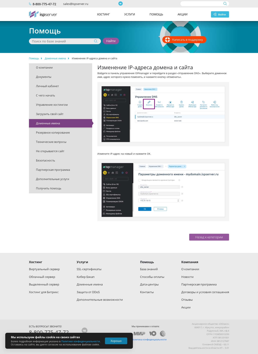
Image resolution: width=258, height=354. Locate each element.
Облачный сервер (42, 277)
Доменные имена (55, 58)
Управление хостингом (52, 105)
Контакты (147, 292)
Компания (189, 262)
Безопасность (45, 160)
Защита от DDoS (88, 292)
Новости (187, 277)
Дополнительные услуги (52, 179)
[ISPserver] (43, 14)
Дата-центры (149, 284)
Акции (182, 14)
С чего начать (45, 95)
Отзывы (187, 300)
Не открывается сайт (50, 151)
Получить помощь (48, 188)
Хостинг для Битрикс (44, 292)
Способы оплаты (152, 277)
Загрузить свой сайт (49, 114)
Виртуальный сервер (44, 269)
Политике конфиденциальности (80, 341)
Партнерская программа (53, 170)
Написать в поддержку (187, 40)
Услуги (129, 14)
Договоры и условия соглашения (205, 292)
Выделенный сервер (44, 284)
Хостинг (103, 14)
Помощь (156, 14)
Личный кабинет (47, 86)
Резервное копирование (53, 132)
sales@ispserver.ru (75, 4)
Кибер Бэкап (86, 277)
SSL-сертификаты (89, 269)
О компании (44, 67)
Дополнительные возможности (100, 300)
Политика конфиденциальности (149, 339)
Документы (43, 77)
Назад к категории (209, 237)
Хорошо (116, 341)
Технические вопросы (51, 142)
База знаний (149, 269)
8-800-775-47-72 (44, 4)
